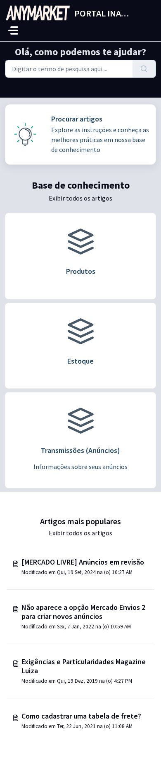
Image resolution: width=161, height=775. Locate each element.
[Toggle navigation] (13, 30)
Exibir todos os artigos (80, 198)
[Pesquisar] (144, 69)
